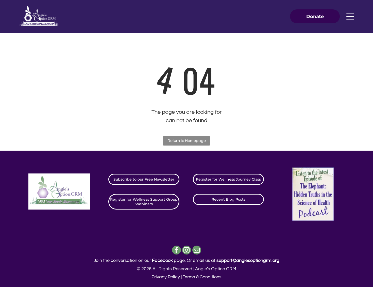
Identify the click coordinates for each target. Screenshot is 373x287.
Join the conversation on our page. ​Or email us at (186, 260)
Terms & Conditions (202, 277)
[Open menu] (350, 16)
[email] (196, 251)
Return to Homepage (186, 141)
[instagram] (186, 251)
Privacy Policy (165, 277)
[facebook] (176, 251)
